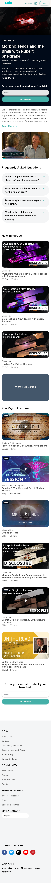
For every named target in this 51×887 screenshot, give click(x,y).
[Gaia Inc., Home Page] (8, 3)
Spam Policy (7, 754)
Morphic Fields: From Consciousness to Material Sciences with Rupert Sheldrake (24, 576)
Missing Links (8, 530)
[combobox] (15, 815)
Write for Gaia (8, 779)
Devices (5, 741)
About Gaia (7, 736)
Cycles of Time (10, 532)
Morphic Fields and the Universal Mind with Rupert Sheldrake (23, 665)
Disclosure (8, 40)
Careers (5, 775)
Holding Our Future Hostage (17, 364)
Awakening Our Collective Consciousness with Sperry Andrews (24, 275)
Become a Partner (10, 805)
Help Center (7, 770)
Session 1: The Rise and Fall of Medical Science (23, 489)
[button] (25, 178)
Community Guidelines (12, 745)
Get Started (25, 99)
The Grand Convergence (13, 485)
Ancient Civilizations (11, 443)
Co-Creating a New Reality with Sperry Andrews (23, 320)
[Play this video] (25, 427)
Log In (44, 3)
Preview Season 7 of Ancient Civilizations (24, 446)
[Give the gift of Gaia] (35, 3)
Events (5, 784)
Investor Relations (10, 796)
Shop (4, 800)
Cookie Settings (9, 759)
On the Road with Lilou (12, 662)
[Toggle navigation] (3, 3)
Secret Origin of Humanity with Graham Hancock (23, 621)
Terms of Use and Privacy (14, 750)
